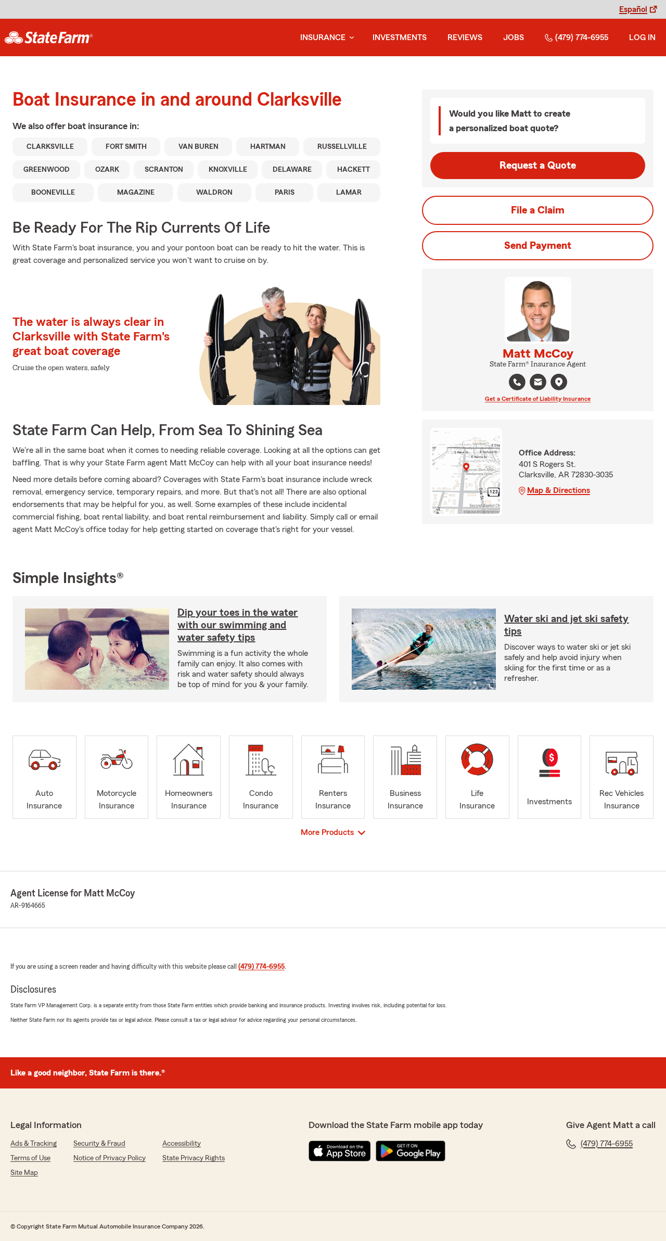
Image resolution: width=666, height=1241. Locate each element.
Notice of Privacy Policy (109, 1158)
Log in (642, 37)
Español (633, 9)
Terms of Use (30, 1158)
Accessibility (181, 1143)
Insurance (322, 37)
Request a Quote (537, 165)
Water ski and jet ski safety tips (566, 625)
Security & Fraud (99, 1143)
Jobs (513, 37)
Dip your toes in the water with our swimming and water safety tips (237, 625)
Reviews (464, 37)
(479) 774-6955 (581, 37)
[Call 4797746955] (517, 382)
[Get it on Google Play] (410, 1151)
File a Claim (538, 210)
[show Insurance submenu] (349, 37)
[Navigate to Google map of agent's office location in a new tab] (558, 382)
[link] (48, 37)
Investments (400, 37)
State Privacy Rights (193, 1158)
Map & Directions (558, 490)
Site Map (24, 1172)
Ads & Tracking (33, 1143)
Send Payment (537, 245)
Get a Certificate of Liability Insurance (538, 399)
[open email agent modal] (538, 383)
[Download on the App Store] (340, 1151)
